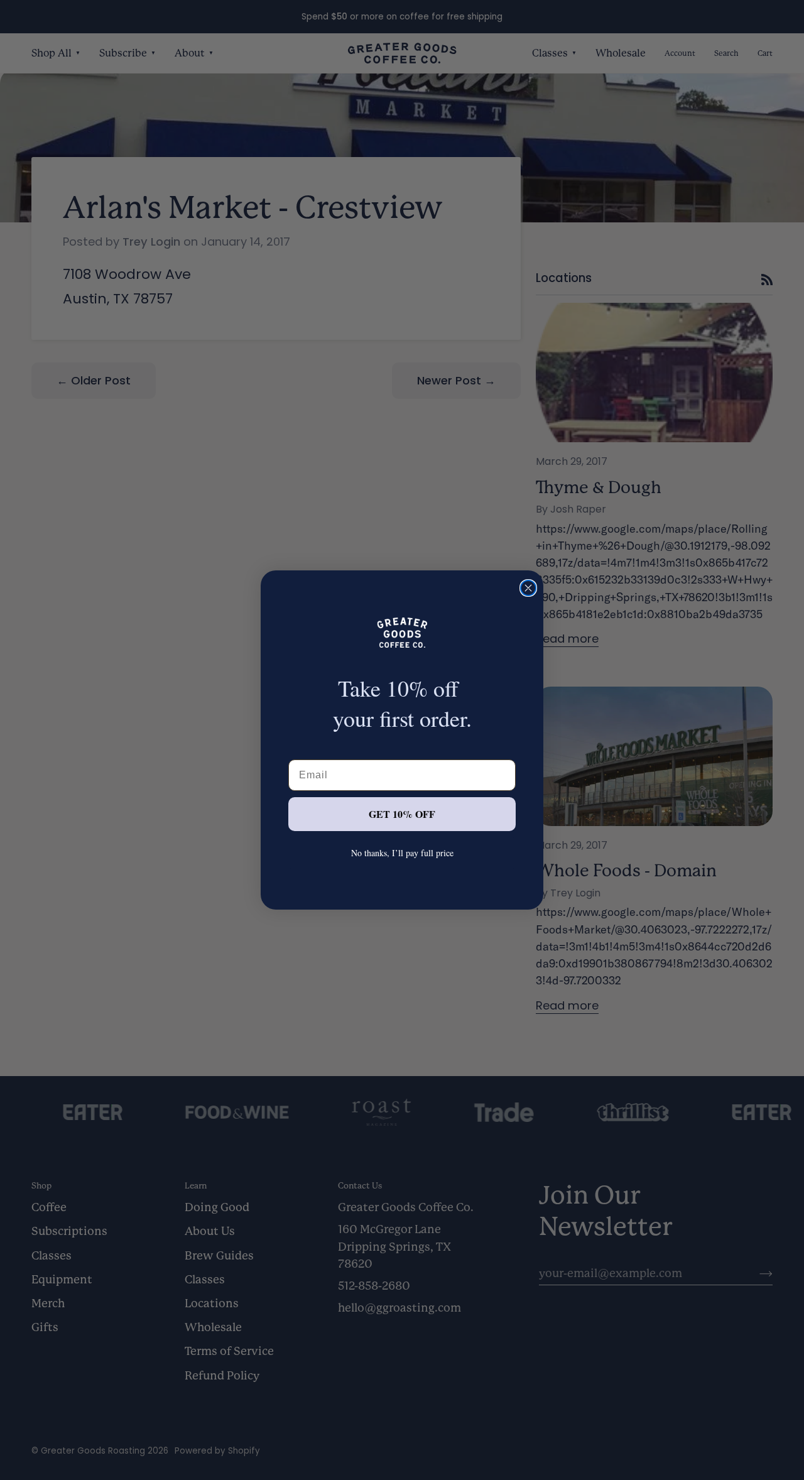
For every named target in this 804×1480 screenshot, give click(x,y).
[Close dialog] (528, 588)
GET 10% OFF (402, 814)
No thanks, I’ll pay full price (402, 853)
